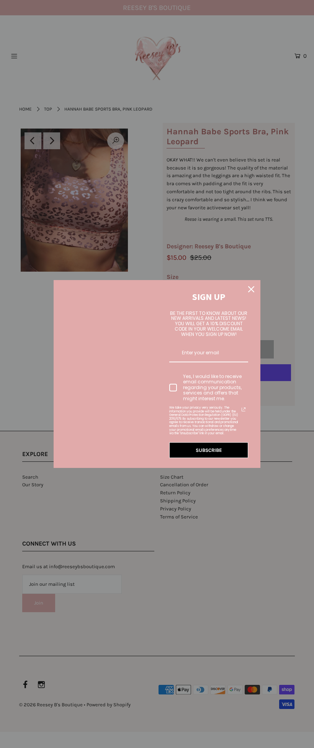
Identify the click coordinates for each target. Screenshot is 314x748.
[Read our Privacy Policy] (243, 409)
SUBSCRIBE (209, 450)
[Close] (251, 289)
